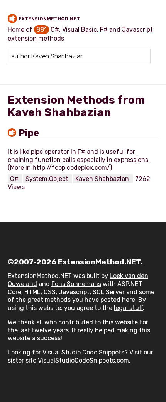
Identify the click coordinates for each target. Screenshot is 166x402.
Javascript (137, 29)
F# (104, 29)
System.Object (47, 178)
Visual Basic (79, 29)
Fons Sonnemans (76, 284)
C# (55, 29)
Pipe (29, 133)
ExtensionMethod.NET (49, 19)
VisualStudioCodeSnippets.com (83, 360)
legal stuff (128, 308)
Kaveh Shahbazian (102, 178)
